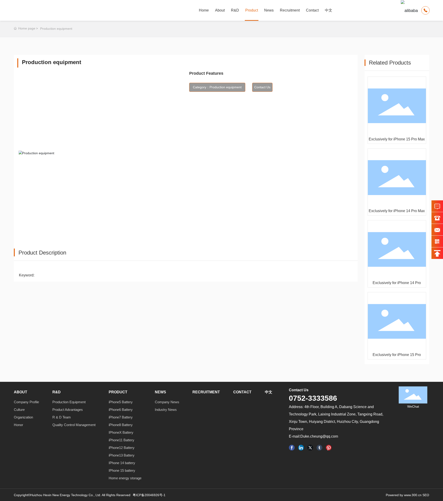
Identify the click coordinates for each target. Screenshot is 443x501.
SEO (425, 495)
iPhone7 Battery (121, 417)
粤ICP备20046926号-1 (149, 495)
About (220, 10)
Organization (23, 417)
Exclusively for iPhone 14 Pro (397, 283)
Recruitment (290, 10)
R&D (235, 10)
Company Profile (26, 402)
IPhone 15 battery (122, 470)
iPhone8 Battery (121, 425)
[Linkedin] (301, 448)
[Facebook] (292, 448)
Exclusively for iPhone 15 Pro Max (397, 139)
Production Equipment (69, 402)
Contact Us (298, 390)
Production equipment (56, 28)
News (269, 10)
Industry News (166, 410)
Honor (18, 425)
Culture (19, 410)
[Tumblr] (319, 448)
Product (251, 10)
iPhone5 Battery (121, 402)
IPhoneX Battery (121, 432)
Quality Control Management (74, 425)
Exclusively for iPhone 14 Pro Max (397, 211)
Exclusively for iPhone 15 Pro (397, 355)
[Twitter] (310, 448)
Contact (312, 10)
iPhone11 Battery (121, 440)
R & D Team (61, 417)
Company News (167, 402)
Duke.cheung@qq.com (319, 436)
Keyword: (26, 275)
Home (204, 10)
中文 (328, 10)
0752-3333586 (313, 398)
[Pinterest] (329, 448)
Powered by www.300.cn (404, 495)
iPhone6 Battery (121, 410)
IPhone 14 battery (122, 463)
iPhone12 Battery (122, 448)
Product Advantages (67, 410)
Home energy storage (125, 478)
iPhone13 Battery (122, 455)
